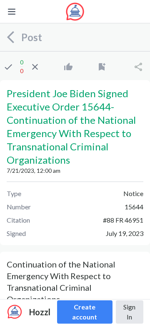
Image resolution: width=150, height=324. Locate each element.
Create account (84, 312)
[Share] (138, 67)
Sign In (129, 312)
